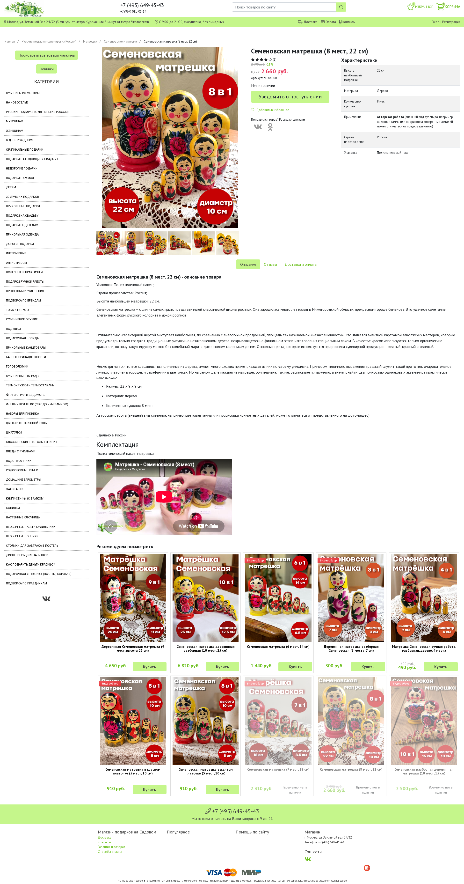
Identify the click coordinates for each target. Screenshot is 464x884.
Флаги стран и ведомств (25, 395)
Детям (11, 187)
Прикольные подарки (23, 206)
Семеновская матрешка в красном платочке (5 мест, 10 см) (132, 771)
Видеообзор (255, 560)
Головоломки (17, 366)
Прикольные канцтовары (26, 347)
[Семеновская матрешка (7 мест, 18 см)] (278, 721)
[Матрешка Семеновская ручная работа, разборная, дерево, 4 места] (424, 598)
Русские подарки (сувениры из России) (49, 41)
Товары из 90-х (17, 310)
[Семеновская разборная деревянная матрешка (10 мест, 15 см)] (424, 721)
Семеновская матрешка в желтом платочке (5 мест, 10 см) (206, 771)
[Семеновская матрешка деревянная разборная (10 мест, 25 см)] (205, 598)
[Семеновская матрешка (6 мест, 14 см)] (278, 598)
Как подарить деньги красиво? (30, 564)
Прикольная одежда (22, 234)
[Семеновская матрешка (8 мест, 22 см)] (351, 721)
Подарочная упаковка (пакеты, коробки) (39, 574)
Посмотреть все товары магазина (46, 55)
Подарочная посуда (22, 338)
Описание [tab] (248, 264)
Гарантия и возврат (111, 847)
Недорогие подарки (21, 168)
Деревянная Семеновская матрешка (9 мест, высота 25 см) (133, 648)
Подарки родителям (22, 225)
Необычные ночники (22, 536)
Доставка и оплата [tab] (301, 264)
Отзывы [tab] (270, 264)
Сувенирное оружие (22, 319)
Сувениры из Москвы (23, 93)
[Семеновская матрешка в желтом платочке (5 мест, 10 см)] (205, 721)
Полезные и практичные (25, 272)
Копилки (13, 508)
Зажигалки (14, 489)
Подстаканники (18, 461)
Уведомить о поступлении (290, 96)
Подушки (13, 329)
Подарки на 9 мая (20, 178)
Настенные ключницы (23, 517)
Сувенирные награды (22, 376)
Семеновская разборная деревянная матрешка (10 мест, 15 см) (423, 771)
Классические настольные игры (31, 442)
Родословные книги (22, 470)
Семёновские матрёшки (120, 41)
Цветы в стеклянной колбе (27, 423)
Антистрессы (16, 263)
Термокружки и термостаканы (30, 385)
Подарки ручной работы (25, 281)
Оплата (331, 22)
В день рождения (19, 140)
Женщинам (14, 131)
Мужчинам (14, 121)
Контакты (348, 22)
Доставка (310, 22)
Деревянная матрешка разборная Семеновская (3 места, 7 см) (351, 648)
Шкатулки (14, 432)
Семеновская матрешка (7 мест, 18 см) (278, 769)
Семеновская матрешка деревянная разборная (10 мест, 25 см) (206, 648)
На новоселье (17, 102)
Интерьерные (16, 253)
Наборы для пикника (22, 413)
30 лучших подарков (22, 197)
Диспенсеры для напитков (27, 555)
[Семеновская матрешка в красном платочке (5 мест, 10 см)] (133, 721)
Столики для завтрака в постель (32, 545)
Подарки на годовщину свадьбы (32, 159)
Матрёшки (90, 41)
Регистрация (451, 22)
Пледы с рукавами (20, 451)
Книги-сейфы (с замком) (25, 498)
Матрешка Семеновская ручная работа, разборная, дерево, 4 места (424, 648)
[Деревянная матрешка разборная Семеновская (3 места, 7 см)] (351, 598)
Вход (436, 22)
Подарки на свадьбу (22, 215)
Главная (9, 41)
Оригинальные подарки (24, 149)
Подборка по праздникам (26, 583)
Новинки (46, 68)
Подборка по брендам (23, 300)
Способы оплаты (110, 852)
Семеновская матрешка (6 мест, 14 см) (278, 646)
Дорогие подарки (20, 244)
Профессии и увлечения (25, 291)
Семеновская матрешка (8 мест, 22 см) (351, 769)
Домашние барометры (23, 479)
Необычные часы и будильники (30, 527)
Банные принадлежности (26, 357)
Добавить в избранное (271, 110)
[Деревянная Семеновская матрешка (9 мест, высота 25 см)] (133, 598)
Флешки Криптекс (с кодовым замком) (37, 404)
